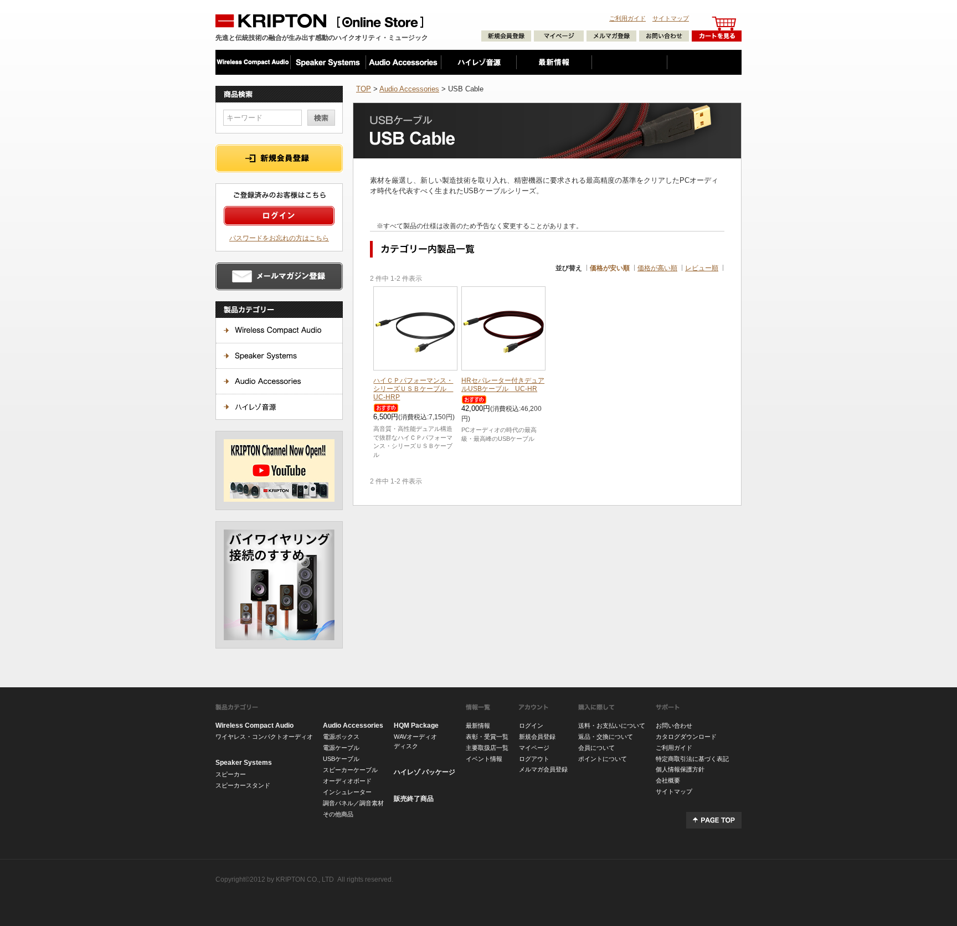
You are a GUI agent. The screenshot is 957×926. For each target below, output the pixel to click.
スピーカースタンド (242, 785)
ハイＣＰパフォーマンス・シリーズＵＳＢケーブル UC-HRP (413, 388)
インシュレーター (347, 792)
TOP (363, 89)
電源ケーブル (341, 747)
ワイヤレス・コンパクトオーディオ (264, 736)
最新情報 (478, 725)
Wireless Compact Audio (254, 725)
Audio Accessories (409, 89)
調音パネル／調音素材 (353, 803)
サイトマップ (670, 18)
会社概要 (668, 780)
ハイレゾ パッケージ (424, 772)
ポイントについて (602, 758)
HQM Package (416, 725)
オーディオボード (347, 781)
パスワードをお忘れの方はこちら (279, 237)
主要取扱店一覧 (487, 747)
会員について (596, 747)
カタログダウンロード (686, 736)
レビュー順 (701, 267)
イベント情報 (484, 758)
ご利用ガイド (627, 18)
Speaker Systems (243, 762)
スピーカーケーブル (350, 769)
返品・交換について (605, 736)
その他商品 (338, 814)
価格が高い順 (657, 267)
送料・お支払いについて (611, 725)
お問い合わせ (674, 725)
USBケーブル (341, 758)
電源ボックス (341, 736)
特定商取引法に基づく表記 (692, 758)
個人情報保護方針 (680, 769)
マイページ (534, 747)
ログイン (531, 725)
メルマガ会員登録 (543, 769)
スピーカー (230, 774)
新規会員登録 (537, 736)
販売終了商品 (414, 798)
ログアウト (534, 758)
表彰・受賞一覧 (487, 736)
